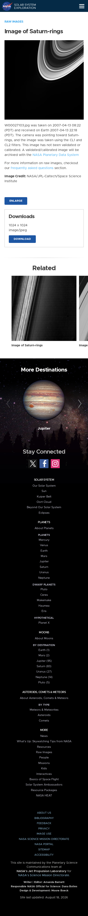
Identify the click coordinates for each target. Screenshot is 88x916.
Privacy (44, 828)
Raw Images (14, 21)
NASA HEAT (44, 795)
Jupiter (44, 428)
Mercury (44, 540)
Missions (44, 763)
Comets (44, 720)
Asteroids (44, 715)
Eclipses (44, 512)
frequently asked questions (32, 168)
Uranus (44, 572)
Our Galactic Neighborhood (22, 15)
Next (79, 404)
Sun (44, 491)
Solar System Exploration (22, 6)
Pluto (44, 589)
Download (22, 239)
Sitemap (44, 849)
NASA (5, 6)
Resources (44, 747)
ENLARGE (15, 201)
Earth (44, 550)
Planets (44, 522)
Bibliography (44, 818)
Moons (44, 632)
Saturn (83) (44, 666)
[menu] (81, 6)
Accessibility (44, 855)
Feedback (44, 823)
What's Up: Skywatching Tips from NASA (44, 741)
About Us (44, 813)
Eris (44, 611)
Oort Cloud (44, 502)
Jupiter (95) (44, 661)
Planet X (44, 622)
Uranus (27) (44, 671)
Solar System (44, 479)
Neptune (44, 577)
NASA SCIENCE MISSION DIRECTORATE (44, 839)
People (44, 757)
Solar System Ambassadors (44, 784)
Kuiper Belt (44, 496)
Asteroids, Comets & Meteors (44, 692)
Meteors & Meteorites (44, 709)
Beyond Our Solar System (44, 507)
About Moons (44, 638)
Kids (44, 768)
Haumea (44, 605)
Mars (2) (44, 655)
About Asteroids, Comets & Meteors (44, 698)
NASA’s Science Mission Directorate (43, 875)
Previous (9, 404)
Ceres (44, 595)
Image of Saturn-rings (27, 345)
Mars (44, 556)
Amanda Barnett (53, 882)
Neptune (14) (44, 677)
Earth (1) (44, 650)
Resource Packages (44, 790)
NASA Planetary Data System (56, 155)
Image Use (44, 834)
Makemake (44, 600)
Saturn (44, 567)
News (44, 736)
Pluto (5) (44, 682)
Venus (44, 545)
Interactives (44, 774)
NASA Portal (44, 844)
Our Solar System (44, 485)
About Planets (44, 528)
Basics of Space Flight (44, 779)
